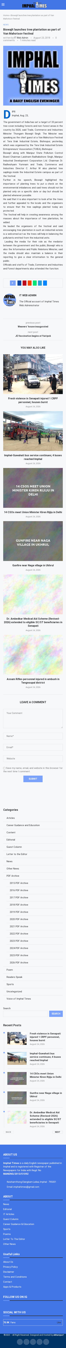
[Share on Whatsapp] (35, 283)
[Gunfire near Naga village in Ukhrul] (33, 541)
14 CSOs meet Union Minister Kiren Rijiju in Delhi (33, 512)
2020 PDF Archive (19, 919)
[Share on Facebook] (19, 283)
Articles (11, 818)
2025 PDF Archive (19, 955)
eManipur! (59, 1335)
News (9, 861)
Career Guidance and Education (23, 825)
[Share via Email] (45, 283)
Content (11, 832)
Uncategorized (14, 991)
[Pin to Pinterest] (24, 283)
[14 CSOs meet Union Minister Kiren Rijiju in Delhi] (33, 488)
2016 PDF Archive (19, 890)
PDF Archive (13, 875)
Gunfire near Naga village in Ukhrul (33, 565)
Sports (10, 984)
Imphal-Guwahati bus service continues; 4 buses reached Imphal (45, 1057)
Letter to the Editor (17, 854)
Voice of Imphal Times (19, 998)
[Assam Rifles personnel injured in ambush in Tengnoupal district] (33, 655)
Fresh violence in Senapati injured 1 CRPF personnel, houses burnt (45, 1037)
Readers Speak (14, 977)
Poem (10, 969)
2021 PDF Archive (19, 926)
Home (6, 15)
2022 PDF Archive (19, 933)
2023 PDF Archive (19, 940)
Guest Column (14, 846)
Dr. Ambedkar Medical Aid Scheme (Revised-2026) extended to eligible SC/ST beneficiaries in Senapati (33, 622)
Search (7, 1008)
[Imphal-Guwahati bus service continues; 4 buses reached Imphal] (33, 431)
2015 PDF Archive (19, 883)
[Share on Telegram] (40, 283)
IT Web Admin (21, 37)
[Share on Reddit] (30, 283)
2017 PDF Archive (19, 897)
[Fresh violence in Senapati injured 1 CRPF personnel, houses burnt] (33, 374)
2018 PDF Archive (19, 904)
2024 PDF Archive (19, 948)
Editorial (11, 839)
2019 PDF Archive (19, 912)
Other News (13, 868)
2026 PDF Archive (19, 962)
